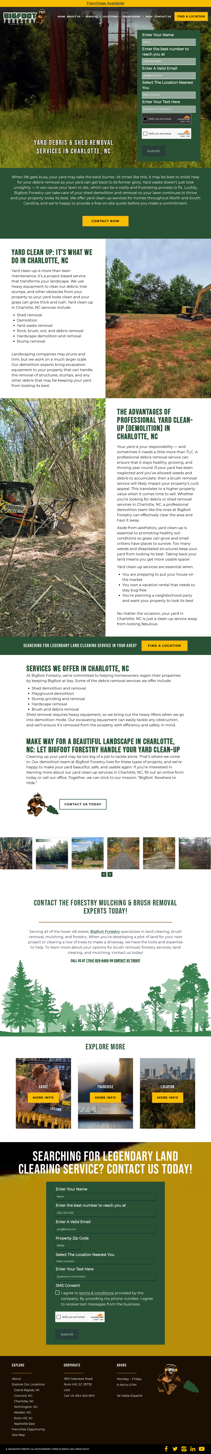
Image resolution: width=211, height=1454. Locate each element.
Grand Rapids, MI (26, 1390)
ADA (72, 1449)
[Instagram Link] (184, 1450)
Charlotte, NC (24, 1401)
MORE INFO (43, 1097)
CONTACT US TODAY (82, 804)
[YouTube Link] (202, 1450)
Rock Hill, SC (23, 1418)
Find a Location (191, 16)
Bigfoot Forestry (105, 931)
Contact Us (162, 16)
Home (61, 16)
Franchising (132, 16)
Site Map (18, 1435)
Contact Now (106, 221)
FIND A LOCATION (164, 646)
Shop (149, 16)
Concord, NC (23, 1396)
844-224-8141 (85, 1396)
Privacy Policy (82, 1449)
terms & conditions (96, 1293)
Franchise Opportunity (28, 1429)
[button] (103, 874)
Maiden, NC (22, 1412)
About (16, 1379)
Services (91, 16)
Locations (110, 16)
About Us (73, 16)
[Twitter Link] (175, 1450)
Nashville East (24, 1424)
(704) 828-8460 (97, 960)
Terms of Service (60, 1449)
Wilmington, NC (26, 1407)
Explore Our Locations (28, 1384)
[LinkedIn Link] (193, 1450)
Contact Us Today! (127, 960)
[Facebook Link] (166, 1450)
